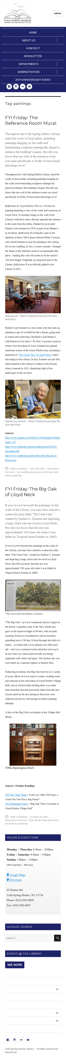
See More (14, 964)
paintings (17, 475)
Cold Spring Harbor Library (19, 1049)
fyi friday (48, 472)
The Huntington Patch (16, 803)
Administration (29, 72)
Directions (15, 879)
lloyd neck (53, 820)
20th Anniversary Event (33, 79)
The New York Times (16, 794)
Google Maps (17, 874)
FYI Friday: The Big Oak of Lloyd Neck (31, 491)
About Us (28, 40)
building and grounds (32, 472)
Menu (57, 13)
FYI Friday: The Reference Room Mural (30, 120)
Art (18, 472)
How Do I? (33, 48)
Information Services (16, 820)
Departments (28, 64)
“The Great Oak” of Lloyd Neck (34, 354)
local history (11, 823)
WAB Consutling (18, 468)
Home (33, 32)
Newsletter (33, 56)
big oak (33, 820)
